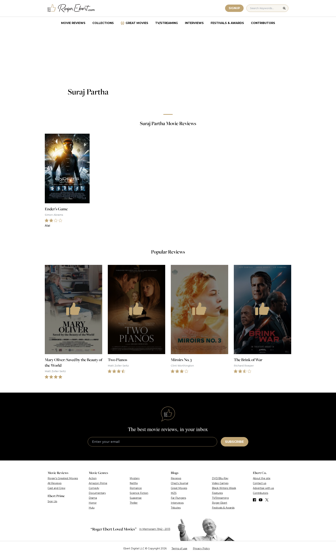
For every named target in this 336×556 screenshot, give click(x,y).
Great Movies (137, 23)
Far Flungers (178, 497)
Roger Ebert (219, 502)
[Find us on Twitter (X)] (266, 499)
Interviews (194, 23)
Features (217, 493)
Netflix (134, 483)
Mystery (135, 478)
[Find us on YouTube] (260, 499)
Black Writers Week (224, 488)
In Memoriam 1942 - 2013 (154, 529)
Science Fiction (139, 493)
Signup (234, 8)
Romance (136, 488)
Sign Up (52, 501)
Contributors (263, 23)
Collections (103, 23)
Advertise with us (263, 488)
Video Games (220, 483)
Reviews (176, 478)
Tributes (176, 507)
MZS (174, 493)
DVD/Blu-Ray (220, 478)
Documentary (97, 493)
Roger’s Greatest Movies (63, 478)
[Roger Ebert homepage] (71, 8)
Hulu (91, 507)
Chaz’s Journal (179, 483)
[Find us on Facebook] (254, 499)
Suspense (136, 497)
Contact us (259, 483)
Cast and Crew (56, 488)
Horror (93, 502)
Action (93, 478)
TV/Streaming (166, 23)
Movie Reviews (73, 23)
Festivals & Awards (227, 23)
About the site (261, 478)
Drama (93, 497)
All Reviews (54, 483)
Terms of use (179, 548)
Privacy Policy (201, 548)
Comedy (94, 488)
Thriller (134, 502)
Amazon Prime (98, 483)
